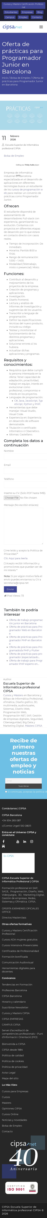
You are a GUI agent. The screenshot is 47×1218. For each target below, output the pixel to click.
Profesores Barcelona (14, 990)
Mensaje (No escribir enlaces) (21, 505)
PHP (37, 404)
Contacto (37, 17)
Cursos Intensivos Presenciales (20, 945)
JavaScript (31, 400)
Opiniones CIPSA (12, 1108)
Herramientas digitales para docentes (18, 970)
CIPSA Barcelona (12, 996)
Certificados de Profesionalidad (20, 951)
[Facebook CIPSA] (5, 842)
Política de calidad (13, 1055)
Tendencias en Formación (17, 984)
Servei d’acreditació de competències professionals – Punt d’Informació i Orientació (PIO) (22, 1034)
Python (28, 404)
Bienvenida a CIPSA (13, 1044)
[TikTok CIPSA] (40, 842)
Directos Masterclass (14, 917)
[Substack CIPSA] (5, 847)
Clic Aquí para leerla (16, 558)
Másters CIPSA (33, 725)
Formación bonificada (15, 956)
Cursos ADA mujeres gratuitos (19, 939)
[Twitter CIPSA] (12, 842)
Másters (19, 695)
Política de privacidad (14, 1067)
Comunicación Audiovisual (17, 962)
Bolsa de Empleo (14, 155)
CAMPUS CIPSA (11, 1024)
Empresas (27, 12)
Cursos (7, 695)
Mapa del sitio (10, 1078)
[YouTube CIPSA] (19, 842)
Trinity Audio (29, 165)
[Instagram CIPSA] (33, 842)
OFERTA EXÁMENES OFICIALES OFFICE (20, 910)
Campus (9, 17)
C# (16, 400)
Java (21, 400)
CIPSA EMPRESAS (12, 1019)
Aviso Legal (8, 1072)
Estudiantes (11, 12)
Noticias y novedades (14, 1120)
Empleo (23, 17)
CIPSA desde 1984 (12, 1049)
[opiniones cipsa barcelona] (18, 863)
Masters (6, 1102)
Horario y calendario (14, 1001)
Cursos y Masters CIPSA (16, 1013)
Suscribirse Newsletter (15, 1007)
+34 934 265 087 (11, 820)
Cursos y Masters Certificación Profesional (23, 5)
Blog (39, 12)
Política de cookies (13, 1061)
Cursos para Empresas (15, 1091)
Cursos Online (10, 1114)
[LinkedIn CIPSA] (26, 842)
